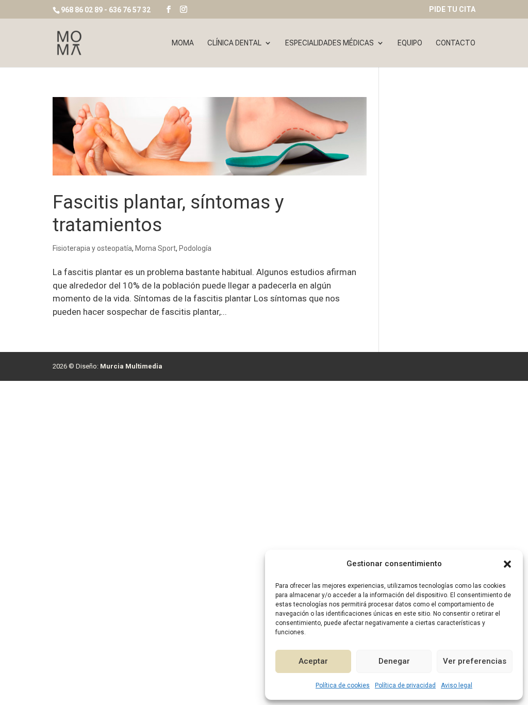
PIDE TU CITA (452, 9)
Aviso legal (456, 685)
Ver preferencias (474, 661)
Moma (183, 43)
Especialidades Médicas (329, 43)
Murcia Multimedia (131, 366)
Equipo (410, 43)
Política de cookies (343, 685)
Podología (195, 248)
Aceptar (313, 661)
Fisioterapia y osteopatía (92, 248)
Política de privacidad (405, 685)
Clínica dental (234, 43)
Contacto (455, 43)
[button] (507, 564)
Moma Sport (155, 248)
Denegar (394, 661)
